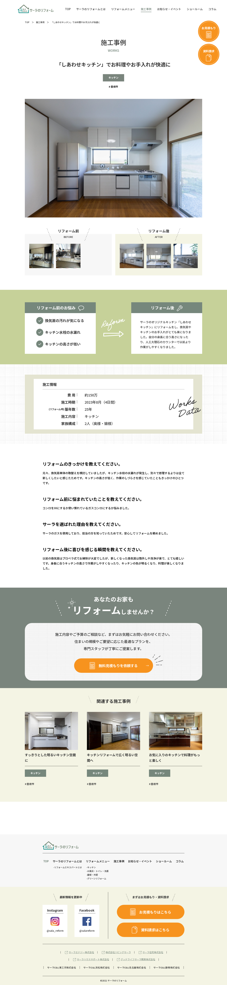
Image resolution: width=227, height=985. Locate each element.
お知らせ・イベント (140, 861)
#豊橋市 (29, 784)
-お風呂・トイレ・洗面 (97, 870)
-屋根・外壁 (92, 874)
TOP (27, 22)
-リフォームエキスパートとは (67, 867)
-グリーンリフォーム (96, 878)
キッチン (113, 77)
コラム (180, 861)
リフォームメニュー (98, 861)
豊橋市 (114, 86)
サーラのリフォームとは (67, 861)
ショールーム (164, 861)
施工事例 (40, 22)
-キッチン (91, 867)
